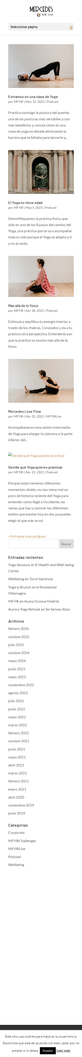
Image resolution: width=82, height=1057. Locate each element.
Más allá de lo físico (23, 305)
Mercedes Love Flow (24, 411)
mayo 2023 (17, 677)
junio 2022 (16, 709)
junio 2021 (16, 749)
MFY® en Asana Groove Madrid (33, 601)
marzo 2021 (17, 773)
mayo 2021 (17, 757)
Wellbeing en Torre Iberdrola (30, 579)
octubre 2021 (18, 741)
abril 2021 (16, 765)
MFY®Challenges (22, 840)
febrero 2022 (18, 733)
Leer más (63, 1050)
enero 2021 (17, 789)
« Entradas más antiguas (27, 536)
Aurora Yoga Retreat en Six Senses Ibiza (39, 609)
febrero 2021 (18, 781)
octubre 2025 (18, 636)
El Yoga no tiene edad (25, 202)
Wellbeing (16, 864)
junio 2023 (16, 669)
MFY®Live (53, 416)
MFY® (18, 101)
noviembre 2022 (21, 685)
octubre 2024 (18, 652)
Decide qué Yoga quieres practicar (35, 467)
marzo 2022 (17, 725)
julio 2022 (16, 701)
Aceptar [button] (48, 1050)
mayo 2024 (17, 660)
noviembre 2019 (21, 805)
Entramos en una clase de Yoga (33, 96)
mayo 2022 (17, 717)
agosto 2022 (18, 693)
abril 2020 (16, 797)
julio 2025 (16, 644)
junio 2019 (16, 813)
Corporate (16, 832)
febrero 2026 (18, 628)
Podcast (52, 101)
